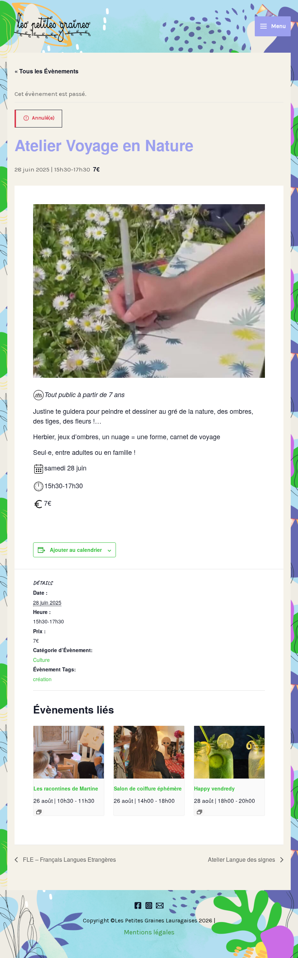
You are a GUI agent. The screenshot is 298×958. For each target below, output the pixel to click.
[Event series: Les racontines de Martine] (38, 812)
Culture (41, 659)
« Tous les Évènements (46, 71)
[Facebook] (138, 905)
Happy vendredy (214, 788)
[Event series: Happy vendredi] (199, 812)
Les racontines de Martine (65, 788)
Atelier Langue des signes (242, 859)
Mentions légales (149, 932)
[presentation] (68, 752)
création (42, 679)
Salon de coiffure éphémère (148, 788)
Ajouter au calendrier (76, 549)
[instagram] (149, 905)
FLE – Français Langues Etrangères (68, 859)
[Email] (160, 905)
